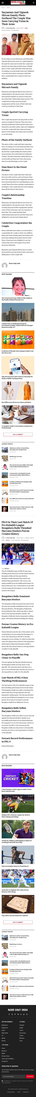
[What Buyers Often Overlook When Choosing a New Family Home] (5, 450)
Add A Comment (18, 434)
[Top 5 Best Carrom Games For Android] (18, 904)
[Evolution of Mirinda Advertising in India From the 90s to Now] (18, 339)
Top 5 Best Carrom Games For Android (15, 915)
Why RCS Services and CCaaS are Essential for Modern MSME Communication (17, 377)
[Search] (33, 3)
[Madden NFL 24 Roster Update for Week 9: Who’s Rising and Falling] (18, 803)
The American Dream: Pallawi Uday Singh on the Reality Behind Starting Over (17, 299)
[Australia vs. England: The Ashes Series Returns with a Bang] (18, 878)
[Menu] (3, 3)
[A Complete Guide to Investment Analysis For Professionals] (18, 414)
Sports (8, 540)
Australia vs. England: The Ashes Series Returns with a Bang (15, 891)
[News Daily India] (18, 2)
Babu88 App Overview (16, 456)
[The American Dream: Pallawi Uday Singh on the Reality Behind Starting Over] (18, 286)
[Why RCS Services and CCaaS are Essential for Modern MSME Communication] (18, 365)
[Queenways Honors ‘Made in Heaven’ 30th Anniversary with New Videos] (5, 509)
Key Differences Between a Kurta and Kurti (16, 402)
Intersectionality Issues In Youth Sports (15, 866)
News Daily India (11, 28)
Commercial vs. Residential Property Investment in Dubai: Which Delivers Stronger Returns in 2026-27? (17, 325)
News (26, 28)
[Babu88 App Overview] (5, 458)
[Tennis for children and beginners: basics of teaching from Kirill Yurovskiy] (18, 829)
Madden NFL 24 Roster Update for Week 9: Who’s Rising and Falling (16, 816)
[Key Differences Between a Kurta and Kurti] (18, 391)
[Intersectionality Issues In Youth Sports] (18, 855)
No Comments (6, 30)
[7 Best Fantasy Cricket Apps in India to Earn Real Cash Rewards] (18, 778)
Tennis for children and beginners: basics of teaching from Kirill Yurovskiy (16, 841)
